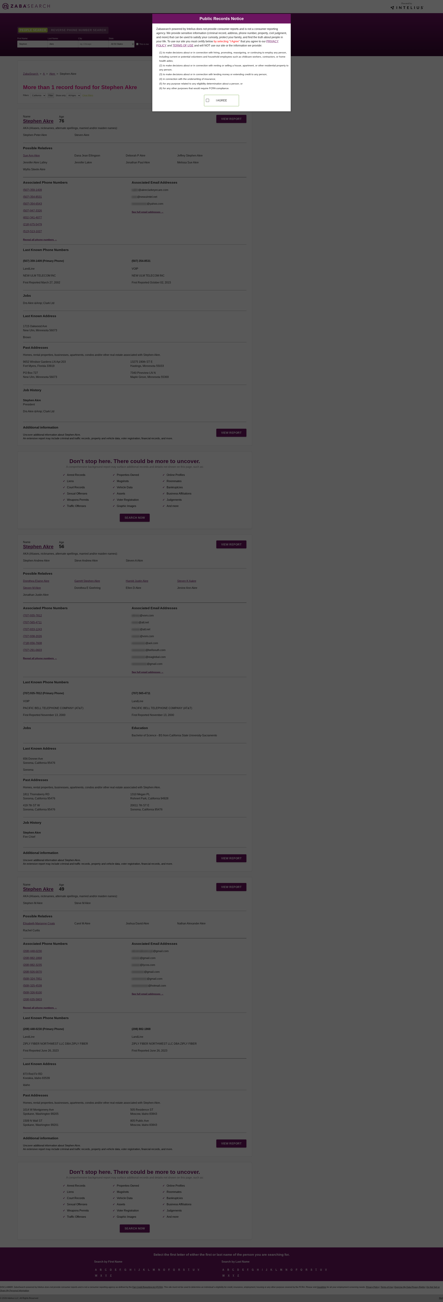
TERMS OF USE (183, 45)
